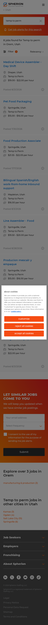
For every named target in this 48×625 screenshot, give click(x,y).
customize (24, 319)
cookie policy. (16, 311)
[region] (24, 312)
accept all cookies (24, 333)
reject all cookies (24, 326)
